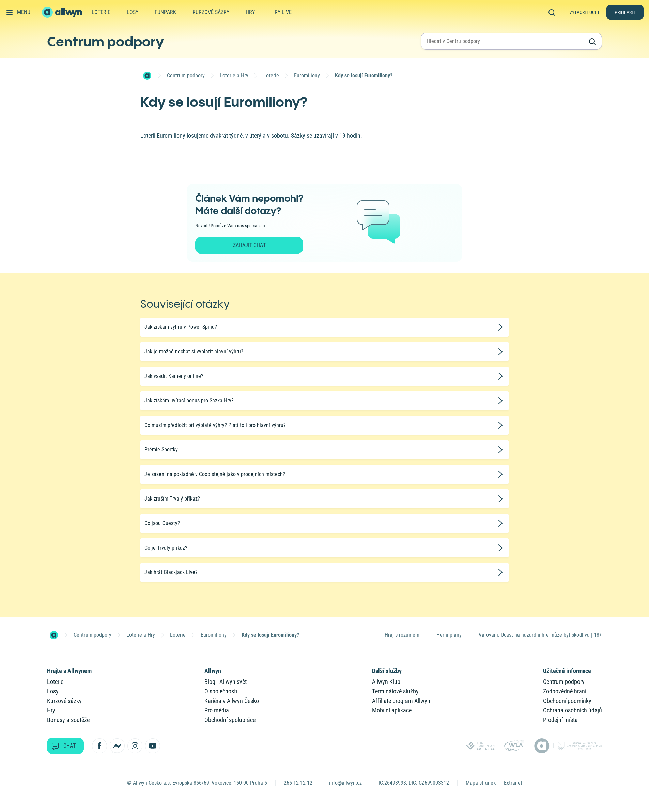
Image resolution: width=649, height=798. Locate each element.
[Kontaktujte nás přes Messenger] (117, 745)
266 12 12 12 (298, 783)
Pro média (216, 710)
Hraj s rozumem (402, 635)
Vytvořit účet (584, 12)
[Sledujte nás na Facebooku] (99, 745)
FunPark (165, 12)
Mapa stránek (481, 783)
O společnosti (220, 691)
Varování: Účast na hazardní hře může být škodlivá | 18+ (540, 635)
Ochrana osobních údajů (572, 710)
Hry (250, 12)
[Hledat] (553, 12)
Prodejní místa (560, 719)
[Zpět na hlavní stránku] (62, 12)
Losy (132, 12)
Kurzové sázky (210, 12)
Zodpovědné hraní (564, 691)
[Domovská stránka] (147, 75)
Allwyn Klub (386, 681)
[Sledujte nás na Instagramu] (134, 745)
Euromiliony (307, 75)
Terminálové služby (395, 691)
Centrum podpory (105, 41)
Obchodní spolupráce (230, 719)
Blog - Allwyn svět (225, 681)
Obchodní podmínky (567, 700)
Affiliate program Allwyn (401, 700)
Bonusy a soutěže (68, 719)
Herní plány (449, 635)
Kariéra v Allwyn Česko (231, 700)
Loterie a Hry (234, 75)
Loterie (101, 12)
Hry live (281, 12)
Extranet (513, 783)
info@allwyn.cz (345, 783)
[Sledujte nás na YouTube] (152, 745)
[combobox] (505, 41)
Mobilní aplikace (392, 710)
